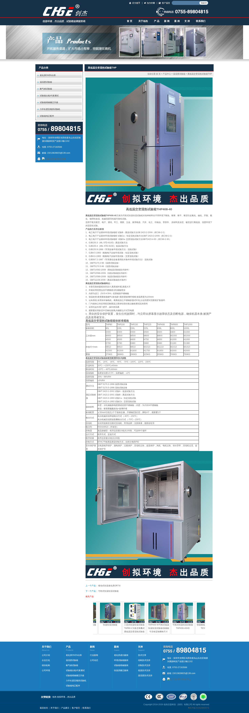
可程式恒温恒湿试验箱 (108, 591)
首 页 (129, 21)
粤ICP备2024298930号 (198, 708)
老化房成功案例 (121, 655)
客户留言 (76, 708)
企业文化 (46, 660)
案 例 (177, 21)
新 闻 (167, 21)
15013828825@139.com (58, 153)
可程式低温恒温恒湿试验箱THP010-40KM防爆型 (189, 628)
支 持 (187, 21)
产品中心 (167, 74)
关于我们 (54, 708)
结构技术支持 (144, 660)
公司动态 (94, 660)
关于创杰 (143, 21)
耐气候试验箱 (46, 89)
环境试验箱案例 (121, 660)
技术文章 (142, 655)
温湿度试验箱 (46, 82)
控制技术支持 (144, 665)
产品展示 (65, 708)
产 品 (156, 21)
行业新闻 (94, 655)
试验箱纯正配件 (47, 116)
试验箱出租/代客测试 (49, 95)
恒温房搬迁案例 (121, 670)
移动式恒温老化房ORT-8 (109, 585)
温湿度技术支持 (145, 675)
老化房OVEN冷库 (48, 75)
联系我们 (200, 21)
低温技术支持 (144, 670)
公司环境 (46, 670)
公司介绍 (46, 655)
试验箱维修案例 (121, 665)
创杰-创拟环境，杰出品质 (63, 697)
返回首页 (44, 708)
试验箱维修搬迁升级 (49, 102)
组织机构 (46, 665)
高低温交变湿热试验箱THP (200, 74)
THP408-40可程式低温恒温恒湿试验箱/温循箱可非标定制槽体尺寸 (117, 628)
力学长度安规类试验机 (50, 109)
